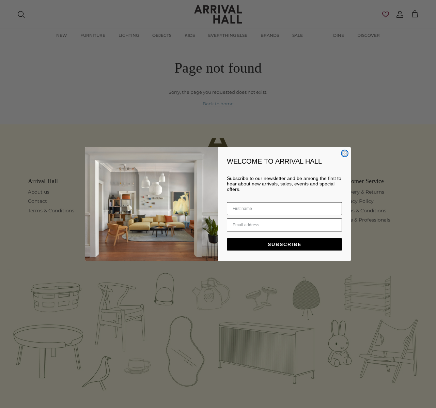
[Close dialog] (344, 153)
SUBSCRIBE (284, 244)
